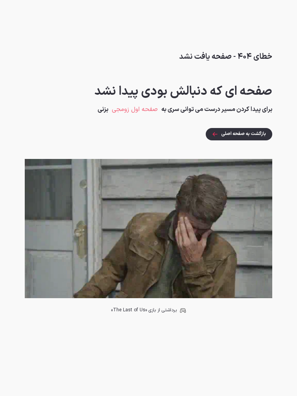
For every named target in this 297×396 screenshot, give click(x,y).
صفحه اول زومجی (135, 109)
